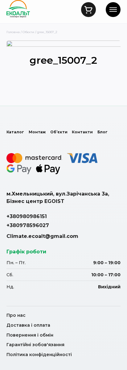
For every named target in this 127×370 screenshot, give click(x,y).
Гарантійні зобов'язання (35, 344)
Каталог (15, 132)
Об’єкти (58, 132)
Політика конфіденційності (39, 354)
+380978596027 (27, 225)
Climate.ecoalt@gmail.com (42, 236)
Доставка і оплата (28, 325)
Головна (13, 32)
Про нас (16, 315)
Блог (102, 132)
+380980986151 (26, 216)
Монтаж (37, 132)
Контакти (82, 132)
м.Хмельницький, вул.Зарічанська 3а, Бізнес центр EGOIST (57, 197)
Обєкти (28, 32)
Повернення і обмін (29, 335)
